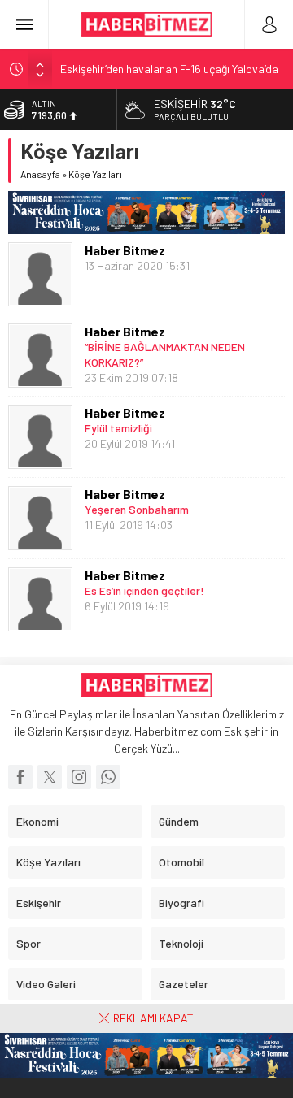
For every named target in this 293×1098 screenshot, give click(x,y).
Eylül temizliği (118, 428)
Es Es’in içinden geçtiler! (144, 590)
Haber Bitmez (125, 250)
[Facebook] (20, 777)
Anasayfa (40, 174)
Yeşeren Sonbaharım (137, 509)
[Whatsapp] (108, 777)
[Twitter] (49, 777)
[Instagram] (79, 777)
